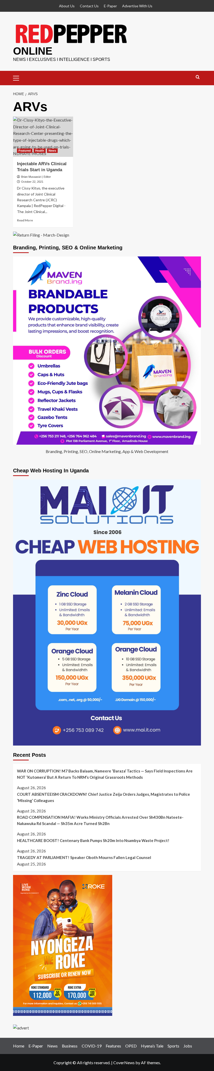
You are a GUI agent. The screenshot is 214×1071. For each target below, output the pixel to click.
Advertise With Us (137, 6)
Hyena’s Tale (152, 1045)
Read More (25, 220)
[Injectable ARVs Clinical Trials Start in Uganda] (43, 137)
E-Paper (110, 6)
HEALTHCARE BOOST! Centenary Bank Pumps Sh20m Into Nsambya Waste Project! (93, 840)
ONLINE (32, 51)
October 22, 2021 (32, 181)
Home (18, 1045)
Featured (25, 150)
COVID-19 (92, 1045)
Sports (173, 1045)
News (52, 150)
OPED (131, 1045)
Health (39, 150)
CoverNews (124, 1062)
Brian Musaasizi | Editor (36, 176)
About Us (67, 6)
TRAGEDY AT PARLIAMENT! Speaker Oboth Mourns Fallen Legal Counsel (84, 857)
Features (113, 1045)
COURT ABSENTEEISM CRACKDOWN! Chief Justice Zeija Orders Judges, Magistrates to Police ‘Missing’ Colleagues (103, 797)
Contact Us (89, 6)
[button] (18, 77)
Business (70, 1045)
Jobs (187, 1045)
